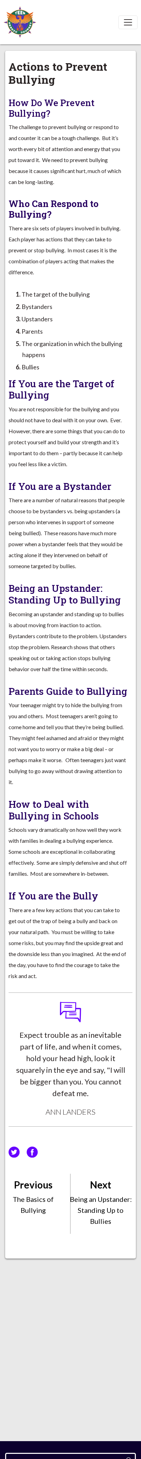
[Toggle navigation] (128, 22)
